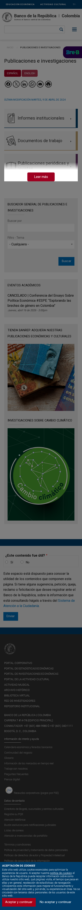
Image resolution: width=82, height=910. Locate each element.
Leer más (41, 177)
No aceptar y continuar (55, 902)
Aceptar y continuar (18, 902)
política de (60, 873)
